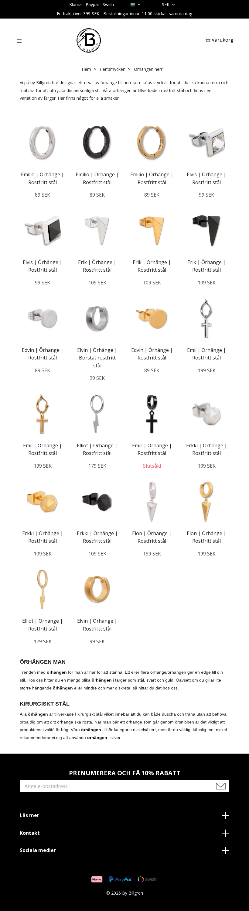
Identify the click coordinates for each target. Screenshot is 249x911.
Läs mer (29, 815)
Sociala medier (38, 850)
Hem (86, 69)
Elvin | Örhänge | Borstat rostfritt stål (97, 358)
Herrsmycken (112, 69)
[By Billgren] (114, 40)
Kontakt (30, 833)
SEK (166, 4)
